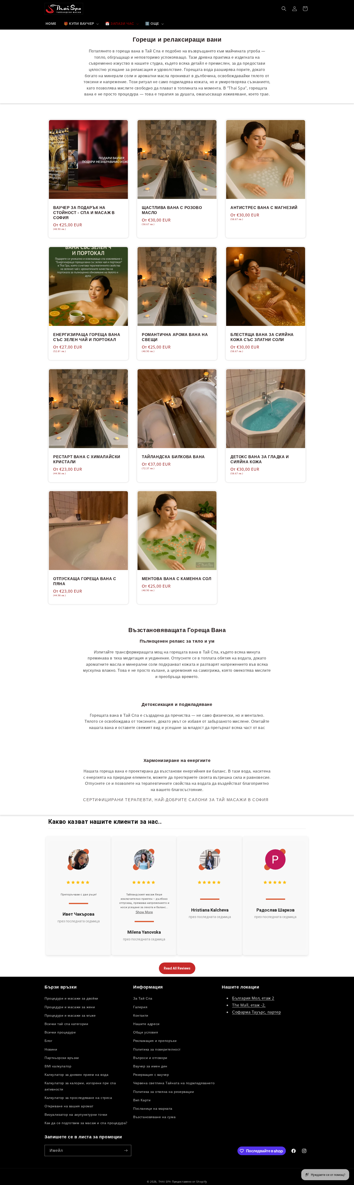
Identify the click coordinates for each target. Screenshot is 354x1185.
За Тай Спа (142, 998)
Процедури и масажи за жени (70, 1007)
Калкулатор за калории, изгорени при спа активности (80, 1086)
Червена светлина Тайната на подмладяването (174, 1083)
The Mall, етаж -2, (249, 1005)
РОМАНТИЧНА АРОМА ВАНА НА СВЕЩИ (175, 337)
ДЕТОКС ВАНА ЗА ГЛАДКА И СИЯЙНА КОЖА (259, 459)
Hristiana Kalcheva (210, 910)
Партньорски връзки (62, 1057)
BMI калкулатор (58, 1066)
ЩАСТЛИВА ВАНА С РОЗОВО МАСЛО (172, 210)
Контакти (140, 1015)
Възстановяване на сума (154, 1117)
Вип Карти (142, 1100)
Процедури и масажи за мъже (70, 1015)
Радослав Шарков (275, 910)
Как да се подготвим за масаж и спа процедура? (86, 1123)
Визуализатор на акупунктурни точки (76, 1114)
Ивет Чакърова (78, 914)
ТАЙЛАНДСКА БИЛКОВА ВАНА (173, 457)
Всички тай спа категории (66, 1023)
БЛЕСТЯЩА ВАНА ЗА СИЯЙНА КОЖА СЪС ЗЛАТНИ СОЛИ (262, 337)
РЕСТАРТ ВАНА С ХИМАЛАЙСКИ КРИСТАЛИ (86, 459)
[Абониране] (125, 1150)
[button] (81, 24)
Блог (48, 1040)
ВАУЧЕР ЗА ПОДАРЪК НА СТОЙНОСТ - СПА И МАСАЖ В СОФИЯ (84, 212)
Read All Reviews (177, 968)
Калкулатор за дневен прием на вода (76, 1074)
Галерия (140, 1007)
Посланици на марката (152, 1108)
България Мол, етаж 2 (253, 998)
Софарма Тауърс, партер (256, 1012)
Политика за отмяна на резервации (163, 1091)
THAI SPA (164, 1181)
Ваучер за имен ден (150, 1066)
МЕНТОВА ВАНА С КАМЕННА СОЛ (176, 579)
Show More (144, 912)
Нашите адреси (146, 1023)
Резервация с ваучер (151, 1074)
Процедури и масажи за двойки (71, 998)
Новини (51, 1049)
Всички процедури (60, 1032)
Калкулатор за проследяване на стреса (78, 1097)
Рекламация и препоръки (155, 1040)
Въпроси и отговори (150, 1057)
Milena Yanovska (144, 932)
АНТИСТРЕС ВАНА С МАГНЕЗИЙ (264, 207)
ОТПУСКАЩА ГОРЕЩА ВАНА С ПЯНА (84, 581)
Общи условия (145, 1032)
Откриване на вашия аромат (69, 1106)
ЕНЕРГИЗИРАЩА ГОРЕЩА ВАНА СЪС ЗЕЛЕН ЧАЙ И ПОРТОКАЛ (86, 337)
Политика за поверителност (157, 1049)
